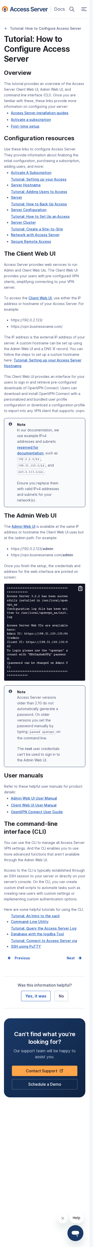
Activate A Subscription (31, 173)
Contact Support (43, 1072)
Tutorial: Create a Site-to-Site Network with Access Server (42, 232)
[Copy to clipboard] (80, 589)
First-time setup (25, 127)
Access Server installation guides (39, 113)
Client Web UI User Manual (34, 805)
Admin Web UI (23, 526)
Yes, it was (35, 996)
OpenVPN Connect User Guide (37, 812)
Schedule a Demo (44, 1085)
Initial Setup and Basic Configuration (6, 28)
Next (71, 958)
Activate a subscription (31, 120)
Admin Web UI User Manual (34, 799)
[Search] (72, 9)
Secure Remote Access (31, 242)
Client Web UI (40, 298)
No (61, 996)
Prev (19, 958)
